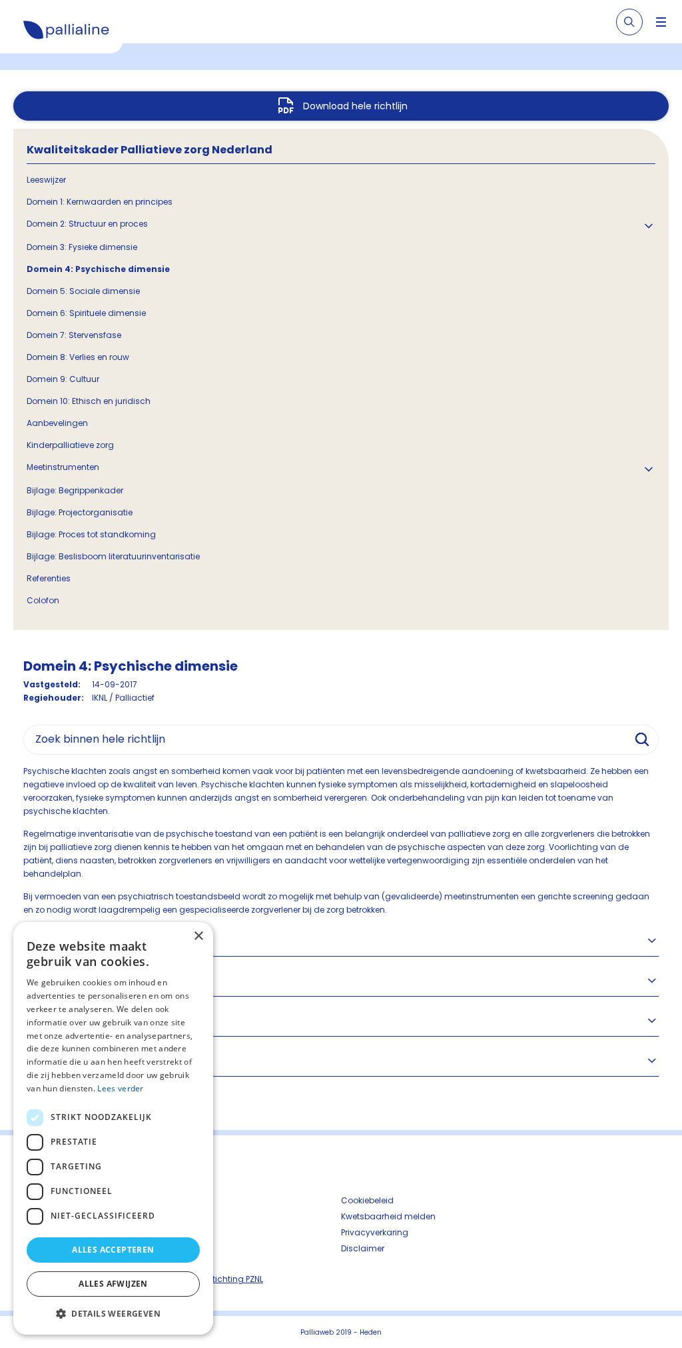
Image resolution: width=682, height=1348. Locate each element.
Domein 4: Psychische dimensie (98, 269)
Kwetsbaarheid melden (388, 1216)
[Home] (66, 32)
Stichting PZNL (235, 1279)
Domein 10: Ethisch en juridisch (89, 401)
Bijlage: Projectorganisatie (80, 512)
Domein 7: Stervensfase (74, 335)
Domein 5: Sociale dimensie (83, 291)
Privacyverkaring (374, 1232)
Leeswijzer (46, 179)
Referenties (49, 578)
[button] (113, 1313)
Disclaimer (362, 1248)
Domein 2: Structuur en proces (87, 223)
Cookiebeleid (367, 1200)
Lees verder (120, 1088)
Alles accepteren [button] (113, 1249)
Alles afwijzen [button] (113, 1283)
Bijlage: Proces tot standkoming (91, 534)
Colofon (43, 600)
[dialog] (113, 1128)
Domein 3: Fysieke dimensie (82, 247)
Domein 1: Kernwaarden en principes (99, 201)
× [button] (198, 936)
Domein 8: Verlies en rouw (78, 357)
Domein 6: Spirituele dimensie (86, 313)
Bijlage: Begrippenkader (75, 490)
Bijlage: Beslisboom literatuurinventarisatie (113, 556)
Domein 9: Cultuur (63, 379)
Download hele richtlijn (355, 106)
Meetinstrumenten (63, 467)
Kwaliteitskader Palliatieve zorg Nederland (149, 149)
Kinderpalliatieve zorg (70, 445)
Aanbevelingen (57, 423)
